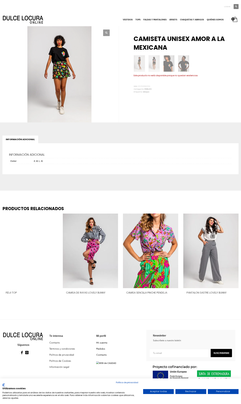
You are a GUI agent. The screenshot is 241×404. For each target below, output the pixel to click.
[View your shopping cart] (235, 19)
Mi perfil (101, 336)
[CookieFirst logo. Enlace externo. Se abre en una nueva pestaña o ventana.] (3, 385)
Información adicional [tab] (20, 139)
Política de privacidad (127, 382)
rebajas (146, 92)
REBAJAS (148, 89)
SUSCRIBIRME (221, 353)
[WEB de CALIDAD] (106, 363)
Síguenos (23, 345)
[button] (106, 33)
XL (42, 161)
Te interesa (56, 336)
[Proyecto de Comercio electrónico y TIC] (190, 373)
